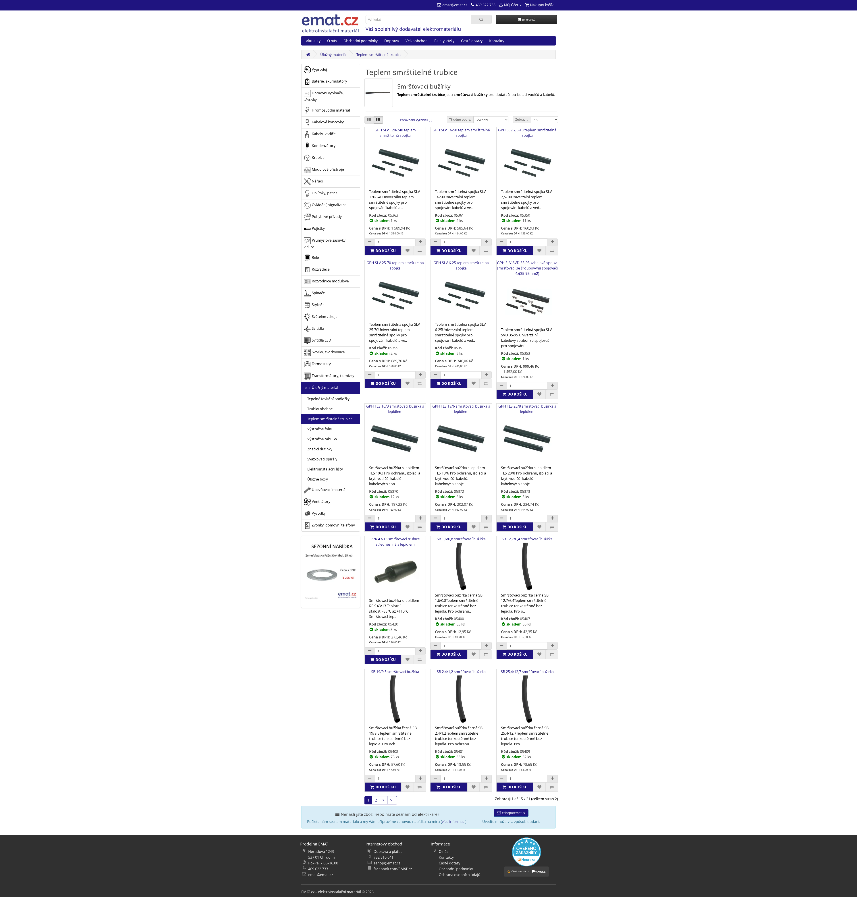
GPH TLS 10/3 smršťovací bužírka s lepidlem (395, 409)
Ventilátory (320, 501)
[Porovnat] (420, 250)
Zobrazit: (521, 119)
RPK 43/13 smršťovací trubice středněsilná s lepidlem (395, 542)
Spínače (318, 292)
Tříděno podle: (460, 119)
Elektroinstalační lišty (323, 469)
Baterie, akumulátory (329, 81)
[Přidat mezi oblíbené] (407, 250)
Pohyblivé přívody (326, 216)
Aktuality (313, 40)
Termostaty (321, 363)
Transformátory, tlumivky (332, 375)
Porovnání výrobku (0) (416, 120)
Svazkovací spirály (320, 459)
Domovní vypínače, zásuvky (324, 96)
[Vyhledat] (481, 19)
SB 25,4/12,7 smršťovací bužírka (527, 671)
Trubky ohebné (318, 408)
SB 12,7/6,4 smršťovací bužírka (527, 539)
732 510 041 (383, 857)
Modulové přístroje (327, 169)
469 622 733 (318, 868)
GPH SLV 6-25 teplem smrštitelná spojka (461, 265)
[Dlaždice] (378, 120)
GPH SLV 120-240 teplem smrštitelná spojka (395, 133)
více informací (453, 821)
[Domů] (308, 54)
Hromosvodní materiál (330, 110)
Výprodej (319, 69)
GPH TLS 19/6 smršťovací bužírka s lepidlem (461, 409)
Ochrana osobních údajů (459, 874)
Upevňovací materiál (328, 489)
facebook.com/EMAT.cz (393, 868)
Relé (315, 257)
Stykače (317, 304)
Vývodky (318, 513)
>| (392, 800)
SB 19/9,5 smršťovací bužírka (395, 671)
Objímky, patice (324, 193)
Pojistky (318, 228)
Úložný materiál (333, 54)
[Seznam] (369, 120)
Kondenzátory (323, 145)
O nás (332, 40)
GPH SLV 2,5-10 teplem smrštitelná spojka (527, 133)
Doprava (391, 40)
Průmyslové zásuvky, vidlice (325, 243)
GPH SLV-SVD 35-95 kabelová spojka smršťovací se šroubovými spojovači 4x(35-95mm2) (527, 268)
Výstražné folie (318, 429)
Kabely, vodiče (323, 133)
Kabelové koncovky (327, 122)
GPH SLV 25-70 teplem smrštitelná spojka (395, 265)
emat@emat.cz (320, 874)
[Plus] (420, 242)
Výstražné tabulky (320, 439)
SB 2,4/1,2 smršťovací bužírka (461, 671)
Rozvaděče (320, 269)
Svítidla (317, 328)
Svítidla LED (321, 340)
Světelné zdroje (324, 316)
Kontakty (496, 40)
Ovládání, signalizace (328, 204)
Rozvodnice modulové (330, 281)
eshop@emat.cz (513, 813)
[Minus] (370, 242)
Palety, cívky (444, 40)
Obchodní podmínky (360, 40)
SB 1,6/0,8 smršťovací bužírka (461, 539)
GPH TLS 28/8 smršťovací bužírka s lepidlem (527, 409)
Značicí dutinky (318, 449)
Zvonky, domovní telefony (333, 525)
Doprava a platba (388, 851)
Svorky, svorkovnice (328, 352)
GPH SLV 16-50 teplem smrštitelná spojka (461, 133)
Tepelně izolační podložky (326, 398)
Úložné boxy (316, 479)
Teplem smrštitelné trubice (378, 54)
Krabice (317, 157)
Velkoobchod (417, 40)
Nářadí (317, 181)
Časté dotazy (472, 40)
